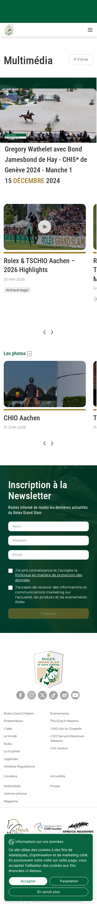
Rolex (8, 744)
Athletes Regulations (19, 766)
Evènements (59, 713)
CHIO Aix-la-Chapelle (66, 728)
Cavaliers (10, 776)
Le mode (10, 736)
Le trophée (12, 751)
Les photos (15, 353)
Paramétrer (69, 881)
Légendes (11, 759)
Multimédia (12, 786)
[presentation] (44, 332)
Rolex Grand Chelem (19, 713)
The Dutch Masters (64, 721)
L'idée (8, 728)
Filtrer (83, 59)
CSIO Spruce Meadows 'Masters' (67, 738)
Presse (55, 786)
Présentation (13, 721)
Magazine (11, 801)
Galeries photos (15, 793)
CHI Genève (59, 748)
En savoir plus (48, 892)
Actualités (57, 776)
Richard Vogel (17, 290)
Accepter (28, 881)
